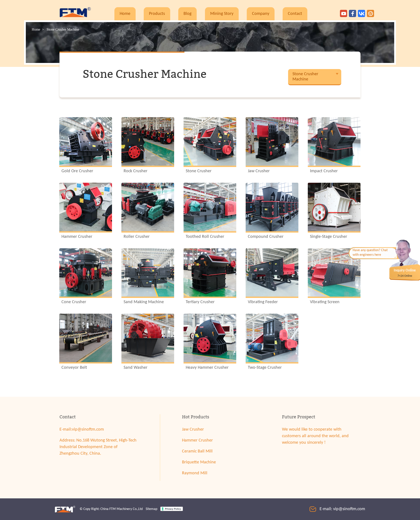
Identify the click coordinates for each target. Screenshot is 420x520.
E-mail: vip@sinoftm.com (342, 509)
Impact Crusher (324, 171)
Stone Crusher (199, 171)
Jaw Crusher (259, 171)
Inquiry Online (405, 270)
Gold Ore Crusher (77, 171)
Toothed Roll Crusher (205, 237)
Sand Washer (135, 367)
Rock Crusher (135, 171)
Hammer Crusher (76, 237)
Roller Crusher (137, 237)
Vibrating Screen (325, 302)
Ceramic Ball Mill (197, 451)
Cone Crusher (73, 302)
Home (125, 14)
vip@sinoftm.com (88, 429)
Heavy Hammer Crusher (207, 367)
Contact (295, 14)
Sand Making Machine (144, 302)
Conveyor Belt (74, 367)
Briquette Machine (199, 462)
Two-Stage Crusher (265, 367)
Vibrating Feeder (263, 302)
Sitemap (151, 509)
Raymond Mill (194, 473)
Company (260, 14)
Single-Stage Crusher (328, 237)
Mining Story (221, 14)
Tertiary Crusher (200, 302)
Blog (187, 14)
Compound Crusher (266, 237)
